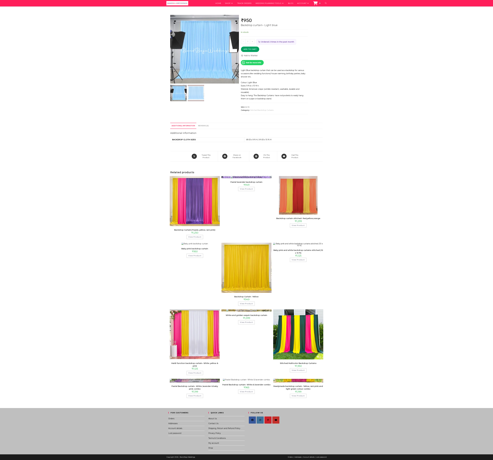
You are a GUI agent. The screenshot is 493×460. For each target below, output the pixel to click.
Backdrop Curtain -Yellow (246, 297)
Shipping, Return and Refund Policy (224, 428)
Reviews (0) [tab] (203, 126)
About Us (212, 418)
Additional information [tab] (183, 126)
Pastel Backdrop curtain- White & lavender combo (246, 385)
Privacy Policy (214, 433)
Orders (171, 418)
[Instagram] (260, 420)
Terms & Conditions (217, 438)
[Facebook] (252, 420)
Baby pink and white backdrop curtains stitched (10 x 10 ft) (298, 251)
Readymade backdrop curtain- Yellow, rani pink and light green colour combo (298, 387)
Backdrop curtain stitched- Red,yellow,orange (298, 218)
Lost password (174, 433)
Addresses (173, 423)
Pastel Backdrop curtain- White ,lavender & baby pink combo (195, 387)
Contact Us (213, 423)
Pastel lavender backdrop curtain (246, 182)
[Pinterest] (268, 420)
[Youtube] (275, 420)
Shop (210, 448)
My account (213, 443)
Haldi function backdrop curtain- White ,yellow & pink (194, 364)
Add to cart (250, 49)
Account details (175, 428)
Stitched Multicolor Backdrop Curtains (298, 363)
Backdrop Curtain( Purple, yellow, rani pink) (194, 230)
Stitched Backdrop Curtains (261, 110)
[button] (236, 50)
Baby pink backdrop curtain (194, 249)
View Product (194, 237)
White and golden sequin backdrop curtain (246, 315)
